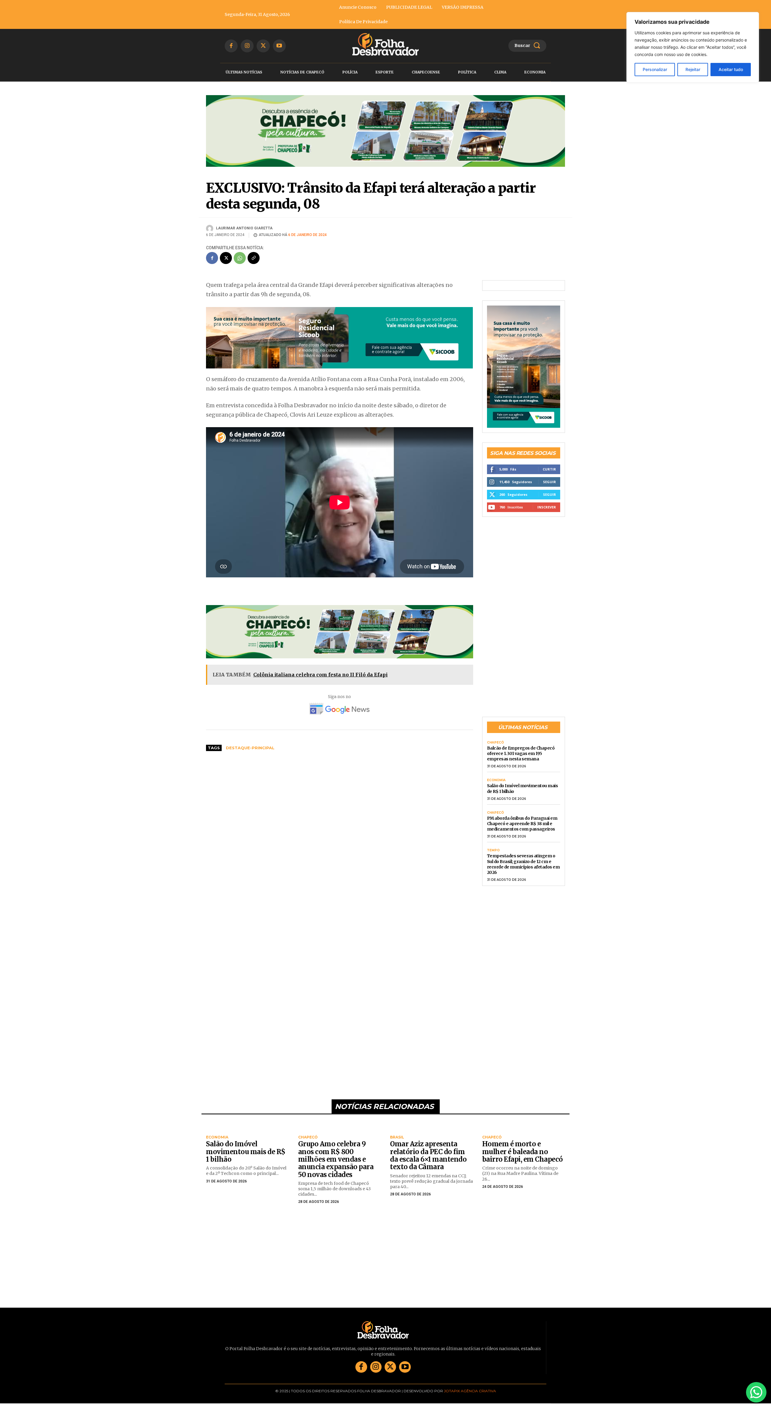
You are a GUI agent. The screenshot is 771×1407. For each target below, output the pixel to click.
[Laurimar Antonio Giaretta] (210, 228)
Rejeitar (692, 69)
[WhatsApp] (240, 258)
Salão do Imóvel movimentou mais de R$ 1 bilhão (246, 1151)
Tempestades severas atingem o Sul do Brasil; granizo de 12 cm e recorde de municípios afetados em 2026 (523, 864)
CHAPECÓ (495, 742)
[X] (263, 45)
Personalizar (655, 69)
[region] (692, 47)
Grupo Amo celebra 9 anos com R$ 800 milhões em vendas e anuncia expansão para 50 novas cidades (336, 1159)
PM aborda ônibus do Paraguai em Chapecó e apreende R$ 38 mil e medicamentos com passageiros (522, 823)
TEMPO (493, 850)
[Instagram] (247, 45)
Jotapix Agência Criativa (470, 1391)
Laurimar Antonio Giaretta (244, 228)
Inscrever (546, 507)
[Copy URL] (254, 258)
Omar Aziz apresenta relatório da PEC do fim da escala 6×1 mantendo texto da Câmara (428, 1155)
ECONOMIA (496, 780)
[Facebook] (231, 45)
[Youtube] (279, 45)
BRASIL (397, 1137)
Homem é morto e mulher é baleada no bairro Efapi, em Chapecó (522, 1151)
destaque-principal (250, 747)
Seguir (549, 482)
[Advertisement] (339, 801)
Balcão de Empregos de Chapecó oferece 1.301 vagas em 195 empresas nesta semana (521, 753)
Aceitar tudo (731, 69)
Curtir (549, 469)
